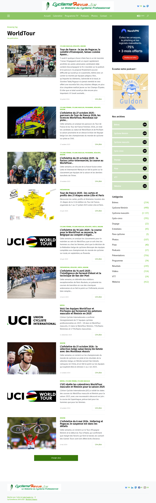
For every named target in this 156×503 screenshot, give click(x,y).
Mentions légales (31, 499)
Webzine (83, 46)
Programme (89, 107)
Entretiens (117, 228)
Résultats (76, 46)
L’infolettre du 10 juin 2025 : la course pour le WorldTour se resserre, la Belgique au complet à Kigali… (81, 232)
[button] (8, 16)
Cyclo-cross (117, 218)
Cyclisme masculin (66, 46)
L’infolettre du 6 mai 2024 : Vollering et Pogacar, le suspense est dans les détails (81, 423)
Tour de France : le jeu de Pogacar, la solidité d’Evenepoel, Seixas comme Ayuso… (80, 52)
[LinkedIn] (144, 6)
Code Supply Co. (27, 497)
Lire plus (98, 99)
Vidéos (94, 226)
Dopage (115, 223)
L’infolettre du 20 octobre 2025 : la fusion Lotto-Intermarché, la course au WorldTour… (81, 160)
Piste (114, 244)
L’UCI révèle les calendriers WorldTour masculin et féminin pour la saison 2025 (82, 385)
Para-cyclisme (118, 234)
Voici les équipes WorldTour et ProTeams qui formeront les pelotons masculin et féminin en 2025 (81, 311)
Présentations (65, 190)
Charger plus (56, 458)
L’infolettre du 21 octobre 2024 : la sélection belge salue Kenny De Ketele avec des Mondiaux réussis (81, 349)
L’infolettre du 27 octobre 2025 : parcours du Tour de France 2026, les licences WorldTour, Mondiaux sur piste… (80, 116)
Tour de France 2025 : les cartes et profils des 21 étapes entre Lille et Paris (82, 194)
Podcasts (116, 250)
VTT (114, 276)
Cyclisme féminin (65, 107)
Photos (115, 239)
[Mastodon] (147, 6)
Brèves (62, 305)
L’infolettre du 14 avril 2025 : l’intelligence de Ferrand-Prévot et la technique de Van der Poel (80, 273)
